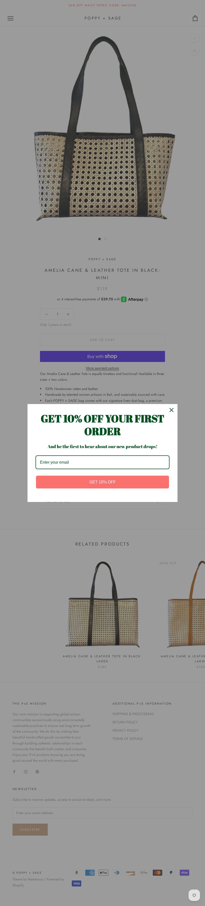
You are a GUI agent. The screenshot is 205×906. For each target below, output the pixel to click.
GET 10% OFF (103, 482)
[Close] (172, 410)
